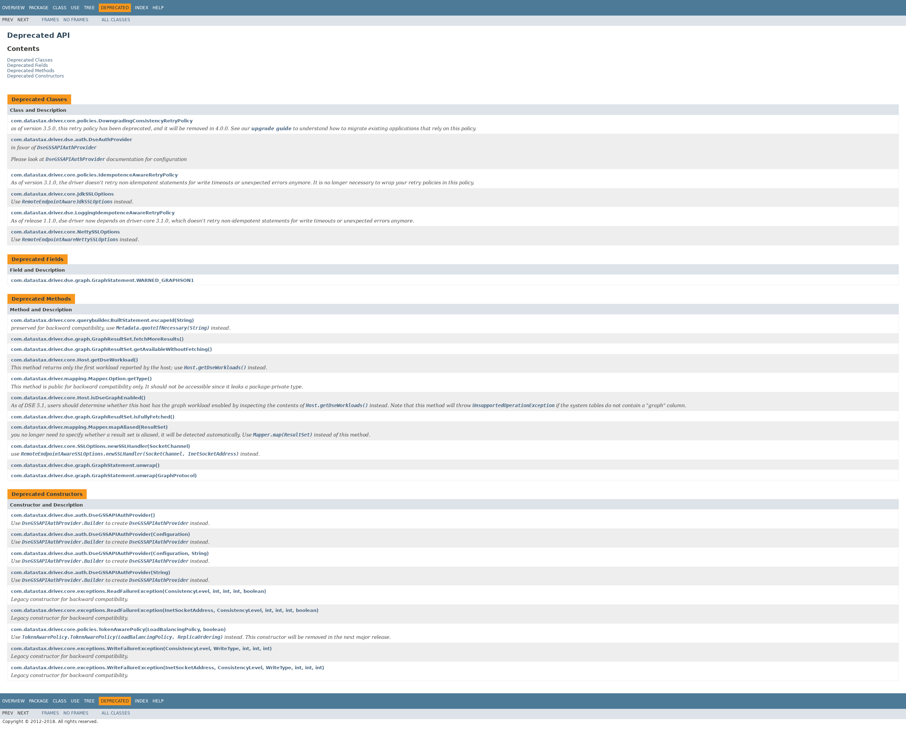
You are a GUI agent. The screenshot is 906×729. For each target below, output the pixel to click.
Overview (13, 7)
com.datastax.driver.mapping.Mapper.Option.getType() (81, 378)
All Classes (116, 19)
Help (158, 7)
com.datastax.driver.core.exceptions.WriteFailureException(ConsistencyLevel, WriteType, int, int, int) (141, 648)
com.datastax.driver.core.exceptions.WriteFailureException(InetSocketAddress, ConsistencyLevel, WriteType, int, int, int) (167, 667)
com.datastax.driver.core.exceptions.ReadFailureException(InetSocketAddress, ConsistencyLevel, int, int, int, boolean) (165, 610)
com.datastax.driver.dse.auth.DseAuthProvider (71, 139)
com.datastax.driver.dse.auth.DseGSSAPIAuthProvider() (83, 515)
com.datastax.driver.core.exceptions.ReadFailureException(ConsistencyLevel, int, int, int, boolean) (138, 591)
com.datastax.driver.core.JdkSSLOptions (62, 194)
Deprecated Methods (31, 70)
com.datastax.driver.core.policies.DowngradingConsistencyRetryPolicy (102, 120)
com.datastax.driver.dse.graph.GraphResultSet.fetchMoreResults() (97, 339)
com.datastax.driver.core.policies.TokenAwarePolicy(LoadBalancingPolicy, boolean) (118, 629)
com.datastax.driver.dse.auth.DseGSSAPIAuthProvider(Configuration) (100, 534)
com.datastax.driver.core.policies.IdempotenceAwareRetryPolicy (94, 175)
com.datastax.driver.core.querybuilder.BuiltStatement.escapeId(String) (102, 320)
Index (141, 7)
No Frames (75, 19)
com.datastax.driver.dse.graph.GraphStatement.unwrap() (85, 465)
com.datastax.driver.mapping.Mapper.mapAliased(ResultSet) (89, 427)
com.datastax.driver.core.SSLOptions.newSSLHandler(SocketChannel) (100, 446)
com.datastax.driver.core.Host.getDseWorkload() (74, 360)
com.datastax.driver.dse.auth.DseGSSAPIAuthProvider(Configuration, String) (110, 553)
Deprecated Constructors (35, 76)
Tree (89, 7)
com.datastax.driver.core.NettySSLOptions (65, 232)
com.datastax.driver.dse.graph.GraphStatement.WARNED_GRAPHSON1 (102, 280)
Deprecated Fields (27, 65)
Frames (50, 19)
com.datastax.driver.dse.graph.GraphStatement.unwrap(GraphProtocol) (104, 475)
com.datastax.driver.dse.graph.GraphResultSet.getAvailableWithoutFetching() (111, 349)
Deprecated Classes (30, 60)
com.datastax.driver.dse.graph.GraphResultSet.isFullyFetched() (92, 417)
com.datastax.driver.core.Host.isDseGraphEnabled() (78, 397)
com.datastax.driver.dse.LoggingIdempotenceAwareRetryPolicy (92, 212)
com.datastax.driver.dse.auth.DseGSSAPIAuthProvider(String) (90, 572)
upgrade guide (271, 128)
